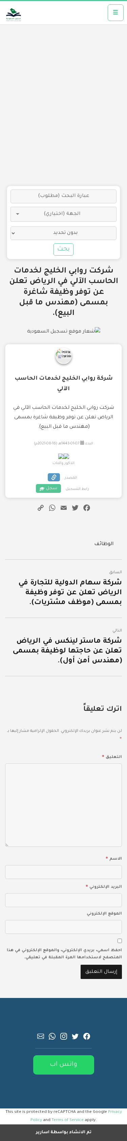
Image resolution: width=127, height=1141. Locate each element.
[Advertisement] (63, 105)
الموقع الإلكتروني (104, 914)
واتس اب (63, 1064)
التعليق (112, 756)
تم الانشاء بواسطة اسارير (63, 1132)
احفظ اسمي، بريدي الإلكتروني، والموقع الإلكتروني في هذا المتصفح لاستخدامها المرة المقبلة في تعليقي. (64, 954)
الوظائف (103, 544)
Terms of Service (67, 1120)
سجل (51, 488)
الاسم (114, 858)
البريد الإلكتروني (104, 886)
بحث (63, 249)
